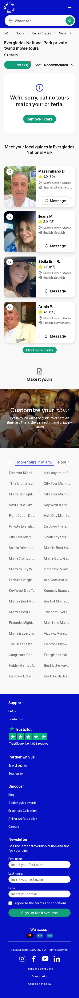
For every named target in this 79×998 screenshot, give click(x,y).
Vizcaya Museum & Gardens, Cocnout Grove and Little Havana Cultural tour (58, 633)
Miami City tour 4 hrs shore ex (23, 558)
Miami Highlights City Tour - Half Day (23, 494)
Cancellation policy (39, 983)
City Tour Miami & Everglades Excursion (23, 537)
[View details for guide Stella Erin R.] (39, 277)
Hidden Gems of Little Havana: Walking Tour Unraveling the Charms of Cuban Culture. (23, 665)
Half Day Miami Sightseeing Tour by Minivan (58, 515)
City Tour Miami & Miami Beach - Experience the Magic (58, 483)
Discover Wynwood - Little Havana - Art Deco (58, 644)
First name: (15, 858)
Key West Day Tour (23, 590)
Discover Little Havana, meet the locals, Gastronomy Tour (23, 676)
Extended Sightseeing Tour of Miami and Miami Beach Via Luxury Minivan (23, 622)
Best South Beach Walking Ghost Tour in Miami (58, 676)
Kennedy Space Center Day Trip (58, 590)
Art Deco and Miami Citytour (58, 580)
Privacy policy (40, 976)
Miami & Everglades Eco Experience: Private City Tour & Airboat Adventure (23, 633)
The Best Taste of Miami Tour (23, 644)
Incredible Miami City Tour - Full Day (58, 569)
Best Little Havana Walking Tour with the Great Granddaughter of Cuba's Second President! (23, 505)
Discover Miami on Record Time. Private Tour (23, 472)
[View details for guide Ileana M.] (39, 231)
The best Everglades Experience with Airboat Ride (58, 612)
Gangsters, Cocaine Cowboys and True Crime (23, 654)
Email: (12, 888)
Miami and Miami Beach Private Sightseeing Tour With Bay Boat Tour (58, 622)
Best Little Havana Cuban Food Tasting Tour (58, 665)
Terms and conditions (39, 968)
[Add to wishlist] (9, 171)
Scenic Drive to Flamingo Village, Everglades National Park (23, 547)
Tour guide (15, 773)
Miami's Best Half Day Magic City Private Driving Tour (58, 547)
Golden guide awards (22, 802)
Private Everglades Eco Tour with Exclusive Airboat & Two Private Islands (23, 580)
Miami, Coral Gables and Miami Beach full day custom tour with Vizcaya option (58, 558)
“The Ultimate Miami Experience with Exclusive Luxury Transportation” (23, 483)
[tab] (34, 462)
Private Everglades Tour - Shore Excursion (23, 526)
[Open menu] (69, 7)
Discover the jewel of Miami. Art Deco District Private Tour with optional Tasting (58, 526)
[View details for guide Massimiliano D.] (39, 186)
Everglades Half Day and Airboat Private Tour (58, 654)
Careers (13, 826)
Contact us (16, 719)
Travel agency (17, 765)
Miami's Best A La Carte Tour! (23, 601)
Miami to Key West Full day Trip (23, 569)
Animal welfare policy (22, 818)
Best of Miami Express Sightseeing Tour (58, 601)
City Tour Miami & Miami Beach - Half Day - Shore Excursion (58, 494)
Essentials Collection (22, 810)
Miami (63, 33)
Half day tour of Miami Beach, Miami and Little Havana (58, 472)
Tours (20, 33)
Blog (11, 794)
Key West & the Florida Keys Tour (58, 505)
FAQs (12, 711)
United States (41, 33)
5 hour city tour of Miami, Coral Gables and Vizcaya (58, 537)
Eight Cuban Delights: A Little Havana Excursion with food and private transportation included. (23, 515)
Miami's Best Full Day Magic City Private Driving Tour (23, 612)
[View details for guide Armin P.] (39, 322)
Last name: (15, 873)
